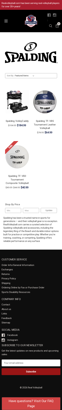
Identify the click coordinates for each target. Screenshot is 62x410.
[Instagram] (54, 15)
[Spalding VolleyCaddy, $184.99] (17, 101)
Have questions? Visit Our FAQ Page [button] (31, 403)
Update (48, 210)
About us (6, 309)
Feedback (7, 318)
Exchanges (7, 269)
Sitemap (6, 322)
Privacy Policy (9, 278)
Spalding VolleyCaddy (17, 121)
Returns (6, 274)
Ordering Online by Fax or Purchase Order (23, 287)
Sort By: (10, 75)
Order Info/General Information (18, 265)
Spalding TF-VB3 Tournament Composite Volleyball (17, 180)
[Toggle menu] (6, 21)
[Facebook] (49, 15)
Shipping (6, 283)
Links (4, 313)
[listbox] (25, 75)
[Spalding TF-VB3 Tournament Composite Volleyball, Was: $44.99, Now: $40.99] (17, 157)
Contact (6, 304)
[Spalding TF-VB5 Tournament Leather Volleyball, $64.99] (45, 101)
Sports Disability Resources (16, 292)
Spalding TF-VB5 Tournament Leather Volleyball (45, 125)
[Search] (50, 26)
